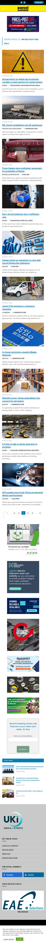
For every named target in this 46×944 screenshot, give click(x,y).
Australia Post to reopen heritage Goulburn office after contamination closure (28, 780)
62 (14, 513)
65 (28, 513)
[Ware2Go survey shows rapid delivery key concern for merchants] (23, 380)
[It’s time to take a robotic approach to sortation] (23, 426)
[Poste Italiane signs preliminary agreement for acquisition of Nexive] (23, 150)
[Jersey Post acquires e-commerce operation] (23, 288)
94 (40, 513)
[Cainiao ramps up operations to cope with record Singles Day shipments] (23, 242)
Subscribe (39, 2)
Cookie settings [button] (8, 939)
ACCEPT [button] (19, 939)
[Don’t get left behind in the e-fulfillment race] (23, 196)
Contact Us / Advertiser (10, 846)
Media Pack (6, 854)
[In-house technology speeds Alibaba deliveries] (23, 334)
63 (19, 513)
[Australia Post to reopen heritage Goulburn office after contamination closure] (8, 781)
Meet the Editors (8, 850)
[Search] (42, 8)
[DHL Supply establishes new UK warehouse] (23, 107)
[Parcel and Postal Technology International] (23, 8)
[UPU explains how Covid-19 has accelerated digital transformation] (23, 475)
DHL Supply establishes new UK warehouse (22, 125)
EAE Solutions (23, 912)
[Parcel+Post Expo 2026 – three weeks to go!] (8, 794)
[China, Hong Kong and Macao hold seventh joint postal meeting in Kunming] (8, 769)
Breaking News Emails (10, 858)
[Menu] (3, 8)
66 (32, 513)
